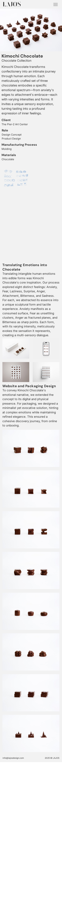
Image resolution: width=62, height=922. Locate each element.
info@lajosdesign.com (13, 758)
